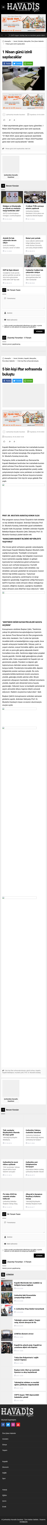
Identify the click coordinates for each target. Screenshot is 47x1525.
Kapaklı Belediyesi (8, 1072)
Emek (4, 1507)
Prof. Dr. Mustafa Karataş (32, 1072)
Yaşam (4, 1450)
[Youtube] (18, 1425)
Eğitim (4, 1495)
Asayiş (4, 1490)
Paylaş (8, 63)
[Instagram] (13, 1425)
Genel (15, 41)
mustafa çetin (19, 1072)
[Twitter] (8, 1425)
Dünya (4, 1444)
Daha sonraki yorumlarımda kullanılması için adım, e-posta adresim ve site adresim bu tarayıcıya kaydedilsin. (23, 326)
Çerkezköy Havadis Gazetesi (15, 115)
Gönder (29, 63)
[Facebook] (3, 1425)
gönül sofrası (30, 1070)
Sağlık (4, 1473)
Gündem (20, 41)
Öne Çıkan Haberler (37, 41)
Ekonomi (5, 1467)
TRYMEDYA (23, 1522)
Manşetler (27, 41)
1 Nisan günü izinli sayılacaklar (14, 148)
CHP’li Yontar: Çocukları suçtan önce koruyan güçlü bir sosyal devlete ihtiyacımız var (28, 35)
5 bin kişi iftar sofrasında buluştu (15, 1070)
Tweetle (19, 63)
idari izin (27, 148)
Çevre (4, 1501)
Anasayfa (8, 41)
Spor (4, 1478)
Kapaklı (26, 358)
